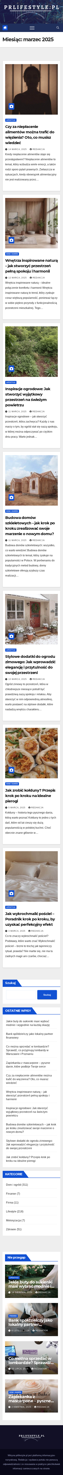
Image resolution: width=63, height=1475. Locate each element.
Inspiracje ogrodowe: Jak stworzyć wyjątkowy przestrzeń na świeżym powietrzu (27, 1112)
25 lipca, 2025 (20, 1369)
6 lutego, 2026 (21, 1330)
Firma (9, 1202)
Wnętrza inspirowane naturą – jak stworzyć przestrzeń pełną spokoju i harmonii (31, 266)
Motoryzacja (13, 1220)
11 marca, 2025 (17, 411)
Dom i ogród (12, 254)
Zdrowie (11, 1229)
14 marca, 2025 (17, 149)
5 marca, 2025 (17, 807)
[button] (57, 27)
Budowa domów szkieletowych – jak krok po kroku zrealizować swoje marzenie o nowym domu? (31, 1128)
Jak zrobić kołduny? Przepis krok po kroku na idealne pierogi (30, 795)
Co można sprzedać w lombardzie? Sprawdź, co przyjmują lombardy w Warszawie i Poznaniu (27, 1050)
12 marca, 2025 (17, 278)
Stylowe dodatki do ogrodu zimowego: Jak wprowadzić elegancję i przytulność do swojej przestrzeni (30, 1144)
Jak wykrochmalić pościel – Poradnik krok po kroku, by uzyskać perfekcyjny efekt (30, 919)
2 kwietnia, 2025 (22, 1407)
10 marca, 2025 (17, 679)
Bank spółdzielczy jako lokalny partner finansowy (30, 1324)
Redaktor (41, 1330)
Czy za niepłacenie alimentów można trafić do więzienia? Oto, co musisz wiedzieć (29, 1079)
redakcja (39, 149)
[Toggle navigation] (32, 28)
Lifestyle (10, 120)
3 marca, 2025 (17, 931)
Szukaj (10, 983)
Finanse (11, 1193)
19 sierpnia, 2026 (22, 1292)
